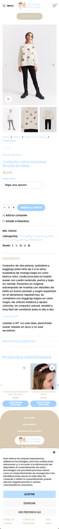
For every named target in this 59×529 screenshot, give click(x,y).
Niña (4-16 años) (35, 137)
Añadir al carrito (31, 207)
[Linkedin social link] (25, 245)
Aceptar (29, 494)
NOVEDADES (35, 240)
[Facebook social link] (12, 245)
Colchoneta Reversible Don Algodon (15, 393)
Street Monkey (12, 155)
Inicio (5, 137)
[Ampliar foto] (8, 99)
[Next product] (12, 148)
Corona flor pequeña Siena (43, 393)
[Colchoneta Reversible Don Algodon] (15, 376)
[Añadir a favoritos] (24, 368)
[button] (54, 452)
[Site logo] (29, 5)
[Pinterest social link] (21, 245)
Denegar (29, 503)
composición (10, 316)
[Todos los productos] (8, 148)
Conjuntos (9, 140)
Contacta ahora (29, 16)
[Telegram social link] (29, 245)
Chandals (25, 236)
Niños (16, 137)
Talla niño (8, 179)
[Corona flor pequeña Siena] (43, 376)
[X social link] (16, 245)
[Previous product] (4, 148)
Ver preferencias (29, 512)
